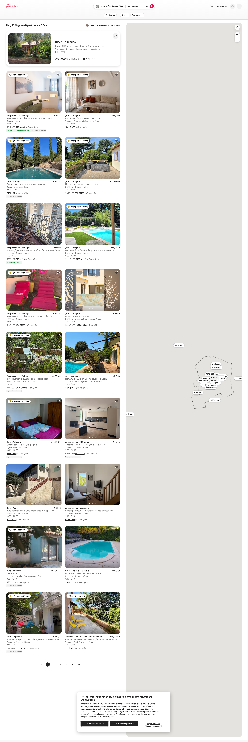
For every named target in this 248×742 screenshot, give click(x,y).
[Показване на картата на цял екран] (237, 27)
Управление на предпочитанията (153, 725)
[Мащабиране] (237, 34)
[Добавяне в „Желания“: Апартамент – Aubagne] (58, 75)
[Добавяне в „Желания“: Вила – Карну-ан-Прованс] (117, 530)
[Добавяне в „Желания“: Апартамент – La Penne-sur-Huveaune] (117, 596)
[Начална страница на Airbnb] (12, 6)
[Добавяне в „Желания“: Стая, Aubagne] (58, 401)
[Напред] (85, 664)
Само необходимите (124, 724)
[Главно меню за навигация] (239, 6)
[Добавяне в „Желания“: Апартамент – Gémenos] (117, 401)
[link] (42, 664)
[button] (60, 58)
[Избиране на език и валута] (232, 6)
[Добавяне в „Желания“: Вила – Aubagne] (58, 530)
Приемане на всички (95, 724)
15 (79, 664)
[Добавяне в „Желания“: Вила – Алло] (58, 467)
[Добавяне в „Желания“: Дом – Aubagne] (117, 75)
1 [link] (47, 664)
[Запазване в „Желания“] (115, 36)
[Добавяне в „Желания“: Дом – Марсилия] (58, 596)
